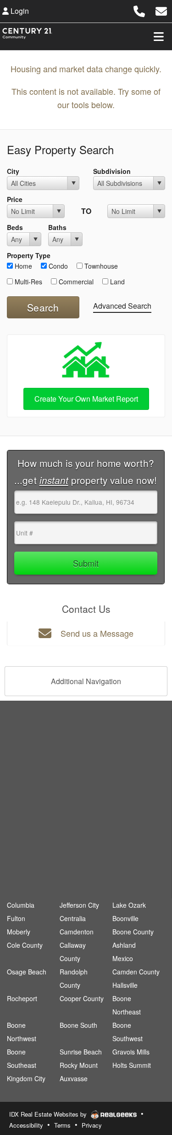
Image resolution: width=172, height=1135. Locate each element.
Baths (57, 227)
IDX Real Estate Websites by (49, 1114)
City (13, 171)
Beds (15, 227)
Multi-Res (27, 281)
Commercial (75, 281)
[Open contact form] (161, 10)
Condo (57, 266)
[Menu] (159, 36)
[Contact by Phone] (139, 10)
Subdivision (112, 171)
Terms (62, 1125)
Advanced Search (122, 305)
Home (22, 266)
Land (116, 281)
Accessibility (26, 1125)
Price (14, 199)
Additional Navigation (86, 681)
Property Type (28, 255)
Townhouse (100, 266)
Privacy (92, 1125)
